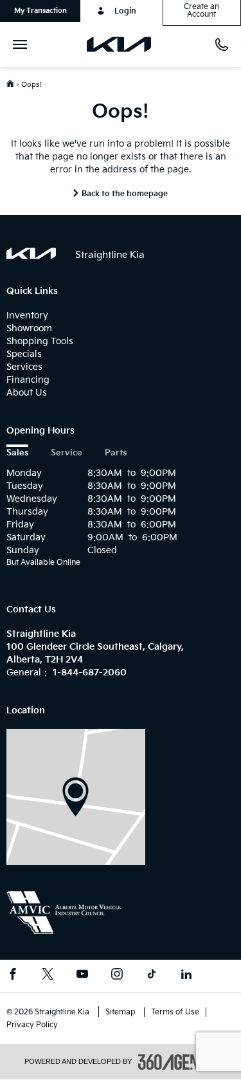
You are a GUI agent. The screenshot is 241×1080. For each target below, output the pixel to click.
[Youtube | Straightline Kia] (82, 975)
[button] (40, 11)
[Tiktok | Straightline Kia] (151, 975)
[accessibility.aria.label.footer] (177, 1062)
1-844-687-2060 (90, 672)
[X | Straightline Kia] (47, 975)
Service (66, 453)
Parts (116, 453)
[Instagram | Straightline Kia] (117, 975)
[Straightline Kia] (75, 796)
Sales (17, 453)
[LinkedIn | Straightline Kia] (186, 975)
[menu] (22, 44)
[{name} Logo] (31, 253)
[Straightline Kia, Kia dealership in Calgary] (124, 44)
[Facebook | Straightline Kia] (12, 975)
